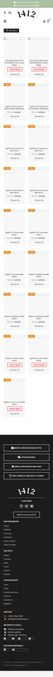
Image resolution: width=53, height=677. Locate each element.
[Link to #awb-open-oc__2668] (5, 21)
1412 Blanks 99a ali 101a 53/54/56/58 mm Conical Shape (14, 63)
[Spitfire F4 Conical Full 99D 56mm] (38, 177)
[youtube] (32, 506)
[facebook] (5, 12)
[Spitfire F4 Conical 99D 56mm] (14, 261)
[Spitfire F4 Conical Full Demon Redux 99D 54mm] (14, 93)
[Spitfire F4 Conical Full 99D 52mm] (14, 135)
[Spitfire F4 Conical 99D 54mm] (38, 219)
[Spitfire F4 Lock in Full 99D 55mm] (14, 389)
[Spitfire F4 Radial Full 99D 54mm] (38, 261)
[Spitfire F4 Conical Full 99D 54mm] (14, 177)
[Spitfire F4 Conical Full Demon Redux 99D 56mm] (38, 93)
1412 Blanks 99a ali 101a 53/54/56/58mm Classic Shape (38, 63)
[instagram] (10, 12)
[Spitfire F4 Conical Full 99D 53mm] (38, 135)
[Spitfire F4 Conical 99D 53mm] (14, 219)
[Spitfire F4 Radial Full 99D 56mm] (14, 303)
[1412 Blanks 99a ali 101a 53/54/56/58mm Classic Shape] (38, 47)
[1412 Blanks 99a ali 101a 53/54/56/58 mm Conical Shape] (14, 47)
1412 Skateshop (18, 662)
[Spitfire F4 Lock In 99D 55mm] (38, 345)
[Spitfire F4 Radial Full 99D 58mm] (38, 303)
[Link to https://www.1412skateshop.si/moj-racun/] (44, 21)
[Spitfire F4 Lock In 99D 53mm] (14, 345)
